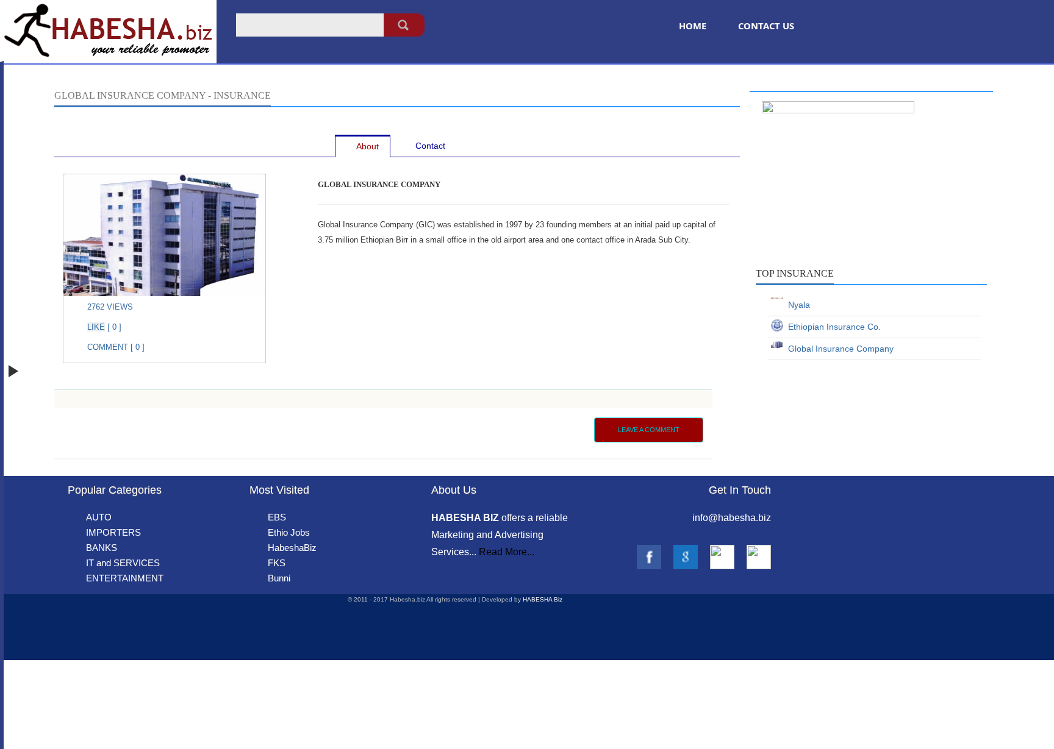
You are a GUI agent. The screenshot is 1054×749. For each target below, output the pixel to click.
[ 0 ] (113, 327)
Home (693, 26)
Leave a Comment (648, 429)
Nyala (796, 305)
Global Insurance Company (838, 348)
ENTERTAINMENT (124, 578)
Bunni (279, 578)
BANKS (101, 547)
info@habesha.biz (731, 518)
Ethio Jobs (289, 532)
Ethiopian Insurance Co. (832, 327)
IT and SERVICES (123, 563)
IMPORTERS (113, 532)
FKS (276, 563)
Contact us (766, 26)
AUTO (99, 517)
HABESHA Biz (542, 599)
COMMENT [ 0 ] (116, 347)
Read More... (506, 552)
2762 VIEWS (110, 306)
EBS (277, 517)
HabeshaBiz (292, 547)
